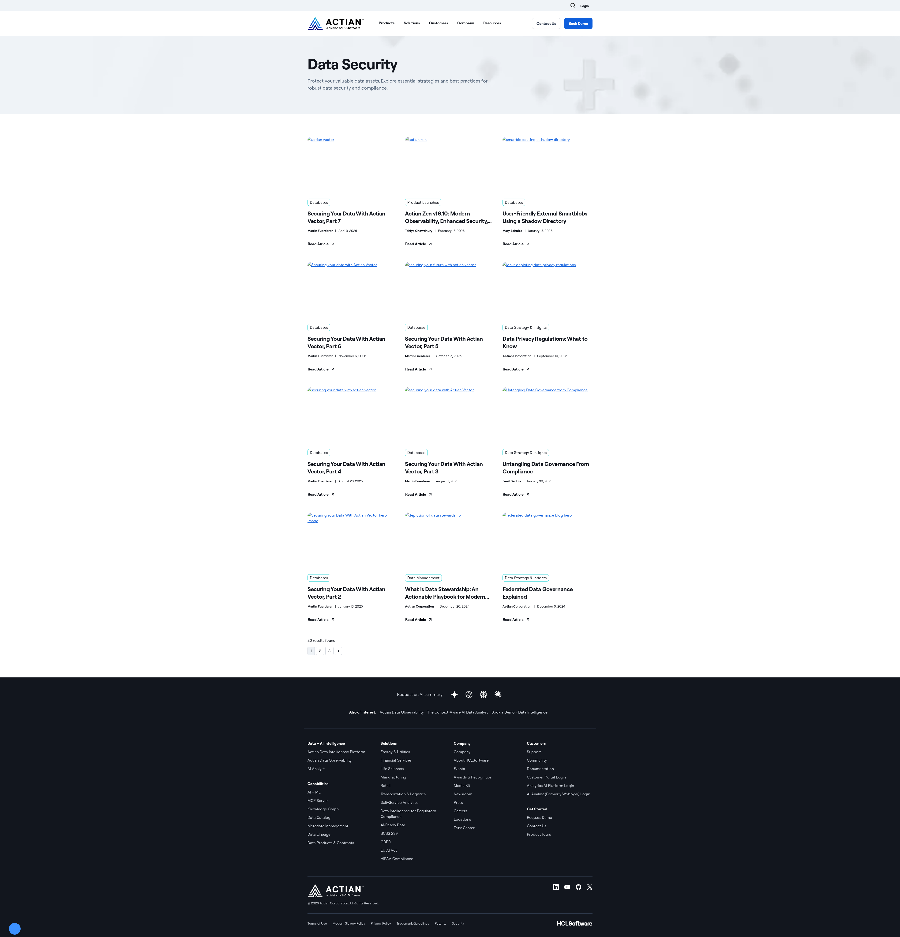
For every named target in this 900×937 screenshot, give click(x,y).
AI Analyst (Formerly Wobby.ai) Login (558, 794)
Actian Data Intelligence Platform (336, 751)
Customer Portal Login (546, 777)
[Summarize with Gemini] (454, 694)
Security (458, 923)
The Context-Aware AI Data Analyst (457, 712)
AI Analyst (316, 768)
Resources (492, 23)
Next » (338, 651)
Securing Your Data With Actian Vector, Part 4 (346, 467)
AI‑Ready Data (393, 825)
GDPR (386, 841)
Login (584, 6)
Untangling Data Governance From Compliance (545, 467)
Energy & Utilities (395, 751)
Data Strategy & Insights (526, 327)
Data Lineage (319, 834)
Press (458, 802)
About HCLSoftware (471, 760)
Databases (319, 202)
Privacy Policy (381, 923)
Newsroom (463, 794)
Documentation (540, 768)
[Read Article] (353, 165)
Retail (385, 785)
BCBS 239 (389, 833)
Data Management (423, 577)
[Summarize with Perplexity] (483, 694)
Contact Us (546, 23)
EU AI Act (389, 850)
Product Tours (539, 834)
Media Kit (462, 785)
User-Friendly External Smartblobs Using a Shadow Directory (544, 217)
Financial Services (396, 760)
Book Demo (578, 23)
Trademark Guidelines (413, 923)
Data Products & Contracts (331, 842)
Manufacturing (393, 777)
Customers (438, 23)
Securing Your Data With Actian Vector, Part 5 (444, 342)
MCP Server (318, 800)
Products (386, 23)
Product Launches (423, 202)
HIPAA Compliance (397, 858)
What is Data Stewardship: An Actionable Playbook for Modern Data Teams (445, 593)
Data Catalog (319, 817)
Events (459, 768)
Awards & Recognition (473, 777)
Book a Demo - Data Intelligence (519, 712)
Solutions (412, 23)
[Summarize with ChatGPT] (469, 694)
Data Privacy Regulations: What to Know (545, 342)
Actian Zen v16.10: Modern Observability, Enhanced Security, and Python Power (446, 217)
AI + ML (314, 792)
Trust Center (464, 827)
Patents (440, 923)
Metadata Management (328, 826)
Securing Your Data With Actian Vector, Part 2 (346, 593)
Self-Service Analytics (399, 802)
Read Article (318, 244)
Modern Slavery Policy (349, 923)
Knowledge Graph (323, 809)
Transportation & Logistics (403, 794)
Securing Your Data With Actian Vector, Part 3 (444, 467)
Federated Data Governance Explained (537, 593)
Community (537, 760)
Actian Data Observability (402, 712)
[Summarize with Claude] (498, 694)
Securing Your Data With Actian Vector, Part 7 (346, 217)
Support (534, 751)
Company (465, 23)
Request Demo (539, 817)
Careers (460, 811)
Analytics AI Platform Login (550, 785)
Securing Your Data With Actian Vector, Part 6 (346, 342)
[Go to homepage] (336, 23)
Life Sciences (392, 768)
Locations (462, 819)
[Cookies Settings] (15, 929)
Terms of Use (317, 923)
